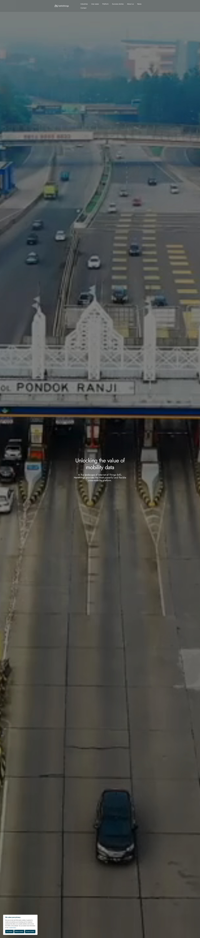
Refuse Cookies (19, 931)
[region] (20, 925)
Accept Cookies (30, 931)
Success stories (118, 4)
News (139, 4)
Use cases (95, 4)
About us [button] (130, 4)
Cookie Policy (12, 927)
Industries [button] (84, 4)
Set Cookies (9, 931)
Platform (105, 4)
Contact (83, 8)
